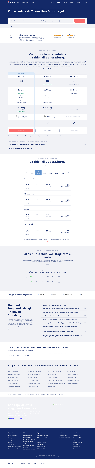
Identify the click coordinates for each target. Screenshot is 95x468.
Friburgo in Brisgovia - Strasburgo (56, 383)
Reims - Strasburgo (33, 386)
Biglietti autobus (27, 433)
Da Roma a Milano (78, 438)
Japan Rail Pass (77, 435)
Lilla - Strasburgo (52, 374)
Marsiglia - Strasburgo (14, 374)
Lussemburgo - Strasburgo (55, 380)
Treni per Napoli (12, 438)
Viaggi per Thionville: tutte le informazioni (59, 353)
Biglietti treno (12, 433)
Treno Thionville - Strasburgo (16, 353)
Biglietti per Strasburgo (34, 394)
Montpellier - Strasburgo (34, 371)
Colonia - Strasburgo (72, 371)
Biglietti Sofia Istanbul (79, 440)
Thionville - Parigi (52, 386)
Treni (18, 2)
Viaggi (14, 394)
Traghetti (32, 2)
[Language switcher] (59, 2)
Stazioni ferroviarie (78, 442)
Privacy (42, 463)
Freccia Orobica (12, 435)
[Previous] (26, 272)
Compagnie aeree (42, 442)
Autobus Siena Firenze (29, 439)
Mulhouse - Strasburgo (73, 380)
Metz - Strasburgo (72, 377)
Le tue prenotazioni (68, 2)
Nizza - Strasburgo (13, 377)
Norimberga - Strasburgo (54, 371)
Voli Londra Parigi (42, 438)
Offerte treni (11, 442)
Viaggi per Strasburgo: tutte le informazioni (20, 355)
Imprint (23, 463)
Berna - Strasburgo (13, 380)
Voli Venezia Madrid (42, 435)
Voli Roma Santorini (42, 440)
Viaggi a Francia (22, 394)
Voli (27, 2)
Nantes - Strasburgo (72, 374)
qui (47, 241)
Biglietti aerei (40, 433)
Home (9, 394)
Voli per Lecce (40, 444)
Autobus (23, 2)
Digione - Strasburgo (72, 383)
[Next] (68, 172)
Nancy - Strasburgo (13, 383)
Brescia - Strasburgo (53, 377)
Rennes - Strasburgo (33, 377)
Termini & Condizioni (33, 463)
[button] (44, 21)
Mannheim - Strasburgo (14, 386)
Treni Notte (11, 444)
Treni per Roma (12, 440)
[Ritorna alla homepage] (12, 2)
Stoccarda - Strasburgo (34, 374)
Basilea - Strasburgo (33, 380)
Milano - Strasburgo (13, 371)
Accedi (85, 2)
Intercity (75, 444)
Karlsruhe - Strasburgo (34, 383)
